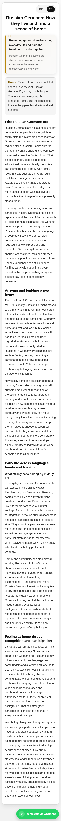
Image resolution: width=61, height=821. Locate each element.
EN (51, 9)
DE (41, 9)
